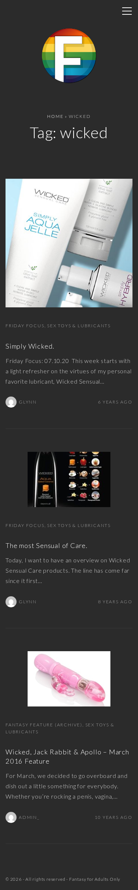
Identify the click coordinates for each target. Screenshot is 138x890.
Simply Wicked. (30, 346)
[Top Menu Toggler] (127, 11)
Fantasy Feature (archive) (44, 724)
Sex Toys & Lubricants (79, 325)
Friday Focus (25, 325)
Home (55, 116)
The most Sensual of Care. (47, 545)
